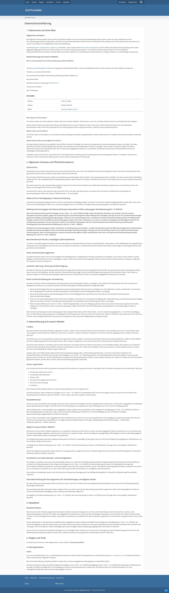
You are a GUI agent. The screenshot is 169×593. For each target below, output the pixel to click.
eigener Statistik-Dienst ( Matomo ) (46, 48)
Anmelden (122, 2)
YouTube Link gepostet (91, 48)
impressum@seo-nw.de (69, 109)
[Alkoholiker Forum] (84, 10)
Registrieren (132, 2)
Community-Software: (77, 590)
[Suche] (141, 2)
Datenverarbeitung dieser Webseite (41, 68)
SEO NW (102, 590)
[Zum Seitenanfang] (166, 590)
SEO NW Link (53, 83)
